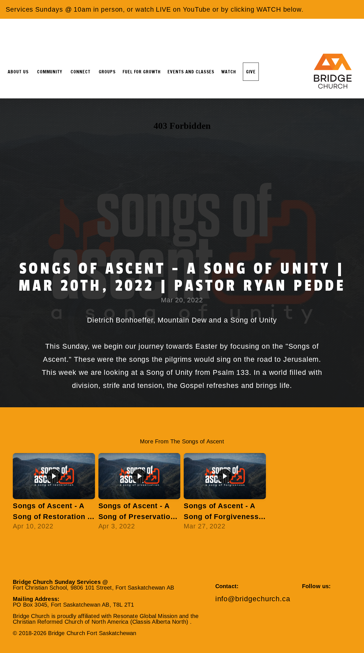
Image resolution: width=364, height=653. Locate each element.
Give (251, 72)
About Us (19, 72)
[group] (54, 494)
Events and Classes (190, 72)
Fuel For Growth (142, 72)
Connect (81, 72)
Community (50, 72)
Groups (107, 72)
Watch (228, 72)
